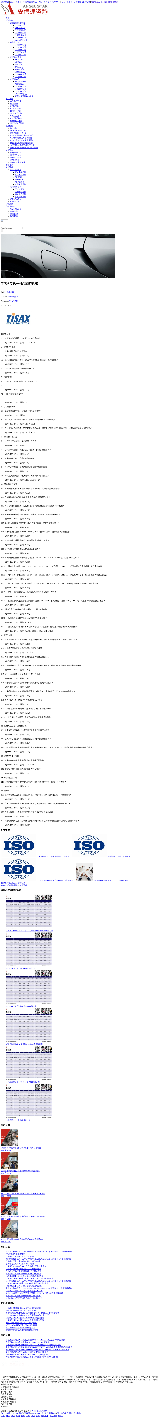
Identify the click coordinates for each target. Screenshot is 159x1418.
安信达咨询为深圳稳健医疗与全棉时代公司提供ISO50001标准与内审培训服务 (37, 1350)
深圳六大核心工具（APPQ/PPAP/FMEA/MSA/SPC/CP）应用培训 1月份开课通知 (38, 1259)
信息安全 (9, 150)
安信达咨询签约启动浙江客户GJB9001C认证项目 (21, 1148)
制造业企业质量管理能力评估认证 (24, 148)
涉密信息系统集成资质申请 (21, 143)
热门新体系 (15, 79)
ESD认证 (18, 64)
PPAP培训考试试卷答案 (15, 1254)
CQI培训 (18, 177)
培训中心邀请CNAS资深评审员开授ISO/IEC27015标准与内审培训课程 (34, 1293)
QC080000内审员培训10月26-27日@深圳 (22, 1330)
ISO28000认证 (20, 89)
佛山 (13, 1416)
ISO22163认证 (20, 35)
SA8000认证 (20, 72)
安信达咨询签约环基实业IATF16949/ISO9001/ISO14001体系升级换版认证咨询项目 (39, 1347)
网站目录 (53, 1416)
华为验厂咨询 (15, 101)
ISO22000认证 (20, 37)
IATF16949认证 (21, 40)
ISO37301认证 (20, 91)
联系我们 (86, 2)
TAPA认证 (19, 67)
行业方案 (14, 211)
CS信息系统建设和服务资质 (21, 135)
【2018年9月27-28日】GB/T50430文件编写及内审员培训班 (29, 1278)
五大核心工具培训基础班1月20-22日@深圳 (23, 1296)
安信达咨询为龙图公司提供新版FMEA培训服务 (20, 1171)
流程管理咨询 (50, 1413)
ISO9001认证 (20, 25)
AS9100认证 (20, 28)
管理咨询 (9, 165)
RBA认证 (19, 60)
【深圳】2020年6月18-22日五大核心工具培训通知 (26, 1266)
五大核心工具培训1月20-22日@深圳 (20, 1264)
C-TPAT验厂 (15, 106)
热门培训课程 (15, 170)
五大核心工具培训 (64, 1413)
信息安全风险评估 (17, 162)
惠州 (23, 1416)
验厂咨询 (9, 99)
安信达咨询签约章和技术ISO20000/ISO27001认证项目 (27, 1342)
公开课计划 (15, 202)
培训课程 (9, 167)
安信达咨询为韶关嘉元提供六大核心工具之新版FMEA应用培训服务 (33, 1345)
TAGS (60, 1416)
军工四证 (38, 2)
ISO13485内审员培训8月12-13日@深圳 (21, 1323)
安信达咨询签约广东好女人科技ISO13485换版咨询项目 (28, 1355)
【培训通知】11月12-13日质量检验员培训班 (24, 1286)
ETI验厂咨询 (15, 108)
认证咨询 (9, 20)
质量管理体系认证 (17, 23)
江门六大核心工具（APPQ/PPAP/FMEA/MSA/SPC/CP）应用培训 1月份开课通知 (38, 1281)
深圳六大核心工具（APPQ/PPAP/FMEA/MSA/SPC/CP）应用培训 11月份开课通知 (39, 1252)
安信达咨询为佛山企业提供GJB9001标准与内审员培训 (23, 1194)
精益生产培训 (20, 194)
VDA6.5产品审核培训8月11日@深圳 (20, 1328)
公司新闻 (9, 204)
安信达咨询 (10, 206)
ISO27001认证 (20, 47)
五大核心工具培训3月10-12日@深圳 (20, 1256)
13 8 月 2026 (6, 1150)
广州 (28, 1416)
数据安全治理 (15, 157)
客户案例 (47, 2)
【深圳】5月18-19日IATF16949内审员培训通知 (25, 1318)
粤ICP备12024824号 (40, 1411)
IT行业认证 (14, 42)
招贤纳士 (56, 2)
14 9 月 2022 (9, 292)
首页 (7, 18)
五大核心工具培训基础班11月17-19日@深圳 (23, 1271)
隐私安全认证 (15, 155)
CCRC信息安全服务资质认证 (22, 140)
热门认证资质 (15, 57)
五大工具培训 (66, 2)
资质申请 (9, 126)
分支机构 (77, 1413)
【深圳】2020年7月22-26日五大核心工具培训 (24, 1291)
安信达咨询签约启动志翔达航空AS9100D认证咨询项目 (23, 1216)
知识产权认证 (20, 82)
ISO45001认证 (20, 77)
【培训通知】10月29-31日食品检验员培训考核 (24, 1276)
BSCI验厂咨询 (16, 118)
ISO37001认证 (20, 86)
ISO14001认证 (20, 74)
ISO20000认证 (20, 45)
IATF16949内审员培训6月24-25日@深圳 (22, 1325)
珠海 (38, 1416)
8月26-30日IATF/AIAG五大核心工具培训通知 (24, 1298)
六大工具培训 (15, 2)
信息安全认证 (15, 153)
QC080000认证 (21, 94)
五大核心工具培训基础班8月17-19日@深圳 (23, 1261)
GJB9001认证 (20, 30)
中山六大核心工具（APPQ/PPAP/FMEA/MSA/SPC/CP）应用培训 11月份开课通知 (39, 1288)
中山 (33, 1416)
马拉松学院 (5, 1413)
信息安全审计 (15, 160)
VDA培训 (5, 2)
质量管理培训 (20, 192)
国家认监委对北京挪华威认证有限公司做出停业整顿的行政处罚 (32, 1357)
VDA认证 (19, 62)
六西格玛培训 (20, 197)
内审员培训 (19, 182)
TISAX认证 (19, 69)
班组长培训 (19, 189)
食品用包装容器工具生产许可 (22, 145)
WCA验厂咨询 (16, 113)
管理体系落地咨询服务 (24, 96)
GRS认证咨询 (15, 116)
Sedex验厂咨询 (16, 121)
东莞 (18, 1416)
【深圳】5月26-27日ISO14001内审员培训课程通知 (26, 1320)
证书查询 (77, 2)
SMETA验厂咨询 (17, 123)
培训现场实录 (15, 199)
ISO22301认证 (20, 50)
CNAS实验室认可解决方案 (21, 138)
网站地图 (44, 1416)
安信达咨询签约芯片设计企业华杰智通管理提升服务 (27, 1352)
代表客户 (14, 214)
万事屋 (27, 1413)
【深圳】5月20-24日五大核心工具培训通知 (23, 1269)
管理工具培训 (20, 184)
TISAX (4, 883)
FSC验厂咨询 (15, 111)
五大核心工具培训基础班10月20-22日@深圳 (23, 1274)
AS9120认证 (20, 84)
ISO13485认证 (20, 33)
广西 (3, 1416)
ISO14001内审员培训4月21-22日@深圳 (21, 1310)
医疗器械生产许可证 (18, 133)
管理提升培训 (15, 187)
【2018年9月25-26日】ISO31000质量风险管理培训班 (27, 1283)
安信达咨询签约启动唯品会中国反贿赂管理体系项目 (22, 1239)
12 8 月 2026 (6, 1242)
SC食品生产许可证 (18, 131)
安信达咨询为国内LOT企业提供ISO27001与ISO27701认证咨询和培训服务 (36, 1340)
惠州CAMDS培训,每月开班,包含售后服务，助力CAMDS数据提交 (32, 1313)
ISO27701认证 (20, 52)
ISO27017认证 (20, 55)
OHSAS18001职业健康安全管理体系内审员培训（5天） (28, 1315)
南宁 (8, 1416)
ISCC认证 (14, 104)
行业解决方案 (28, 2)
